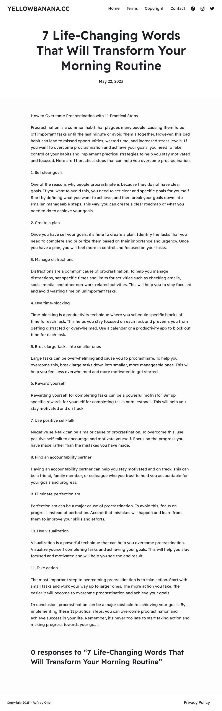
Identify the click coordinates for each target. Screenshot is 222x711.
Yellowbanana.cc (38, 8)
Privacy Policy (197, 702)
